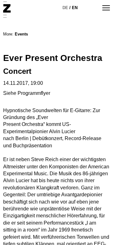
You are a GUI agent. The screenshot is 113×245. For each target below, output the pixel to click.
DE (65, 7)
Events (21, 34)
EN (75, 7)
